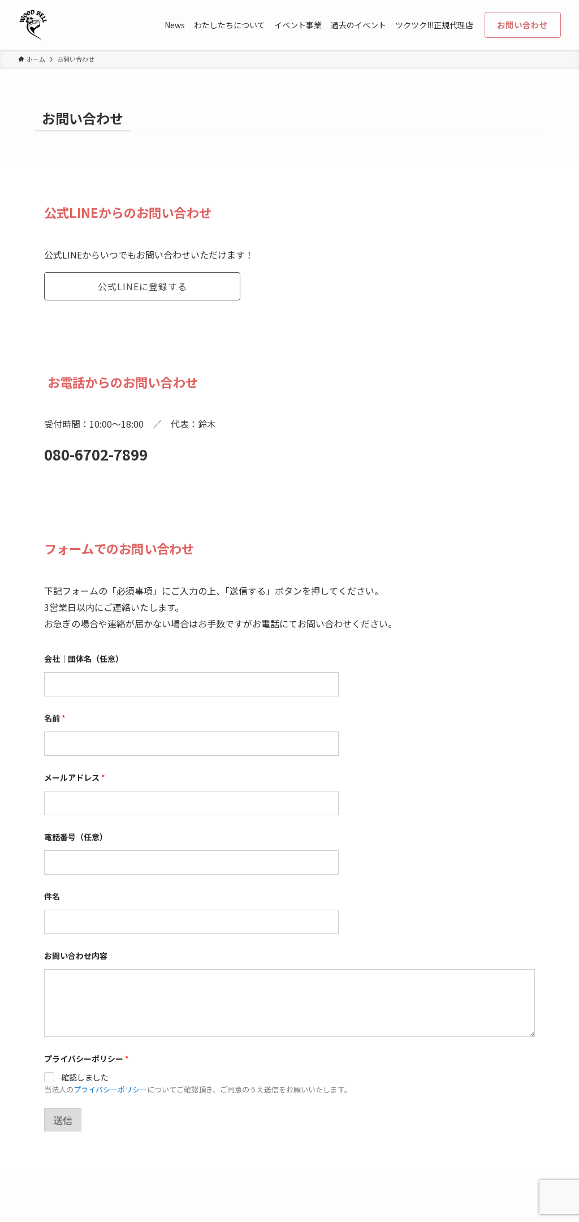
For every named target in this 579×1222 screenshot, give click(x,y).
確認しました (85, 1077)
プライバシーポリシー (110, 1089)
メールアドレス (74, 777)
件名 (52, 896)
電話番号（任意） (75, 837)
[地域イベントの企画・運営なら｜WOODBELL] (33, 25)
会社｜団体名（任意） (83, 659)
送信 (62, 1120)
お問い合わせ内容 (75, 956)
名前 (55, 718)
